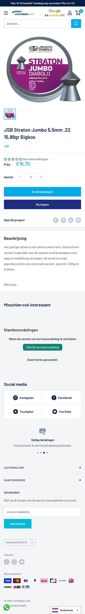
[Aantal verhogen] (41, 177)
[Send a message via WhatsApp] (6, 607)
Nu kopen (42, 204)
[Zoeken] (76, 23)
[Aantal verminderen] (20, 177)
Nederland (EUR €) (16, 542)
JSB (6, 146)
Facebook (65, 397)
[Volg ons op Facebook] (6, 562)
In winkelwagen (42, 192)
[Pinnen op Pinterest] (63, 220)
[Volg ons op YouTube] (22, 562)
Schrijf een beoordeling (42, 347)
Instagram (27, 397)
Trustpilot (26, 411)
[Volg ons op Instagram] (14, 562)
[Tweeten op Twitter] (71, 220)
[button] (13, 159)
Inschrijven (18, 523)
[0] (77, 12)
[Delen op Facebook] (56, 220)
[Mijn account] (70, 13)
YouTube (65, 411)
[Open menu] (6, 13)
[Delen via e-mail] (78, 220)
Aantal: (9, 177)
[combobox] (65, 610)
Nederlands (66, 610)
